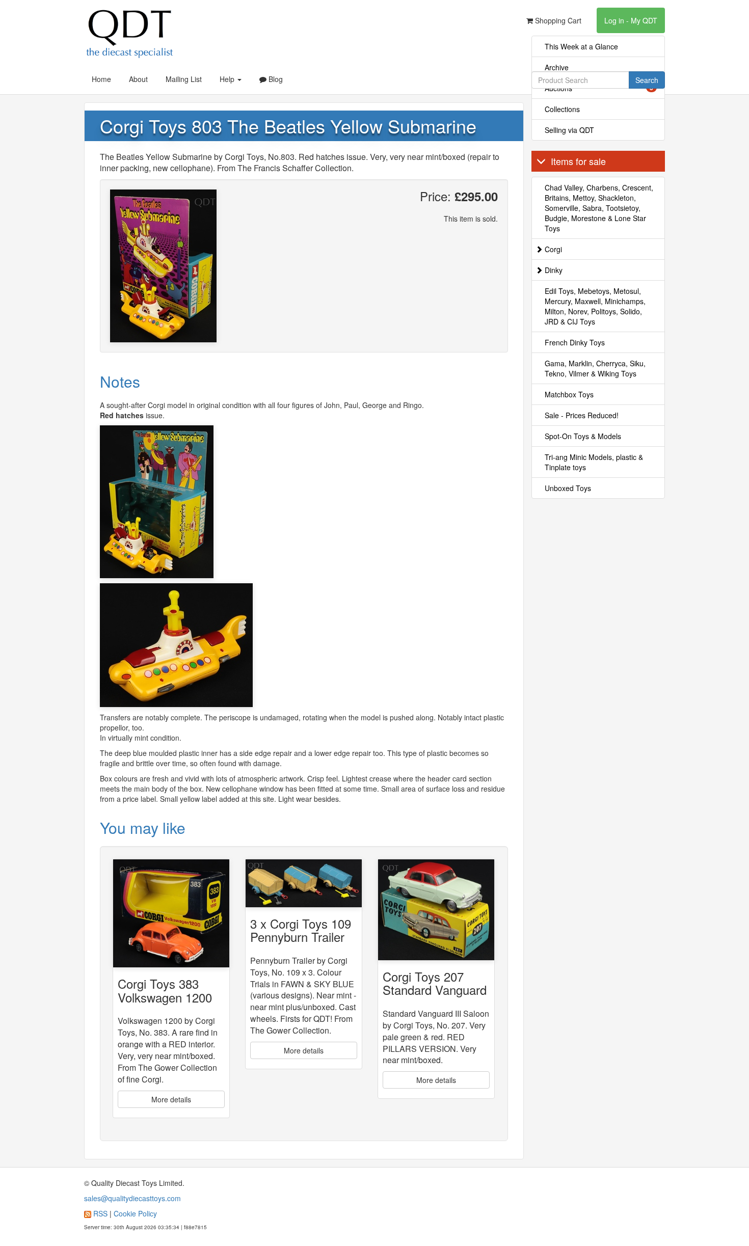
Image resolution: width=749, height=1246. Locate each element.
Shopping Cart (557, 20)
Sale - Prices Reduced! (582, 415)
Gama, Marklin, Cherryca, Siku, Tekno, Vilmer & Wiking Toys (595, 368)
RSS (100, 1213)
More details (171, 1099)
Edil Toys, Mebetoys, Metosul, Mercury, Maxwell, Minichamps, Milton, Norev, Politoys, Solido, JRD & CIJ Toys (595, 306)
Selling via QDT (569, 130)
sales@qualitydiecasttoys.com (132, 1198)
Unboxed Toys (568, 488)
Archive (557, 67)
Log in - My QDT (630, 20)
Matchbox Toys (569, 394)
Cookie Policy (135, 1213)
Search (646, 80)
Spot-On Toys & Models (583, 436)
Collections (562, 109)
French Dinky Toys (575, 342)
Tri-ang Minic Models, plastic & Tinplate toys (594, 462)
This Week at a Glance (581, 46)
